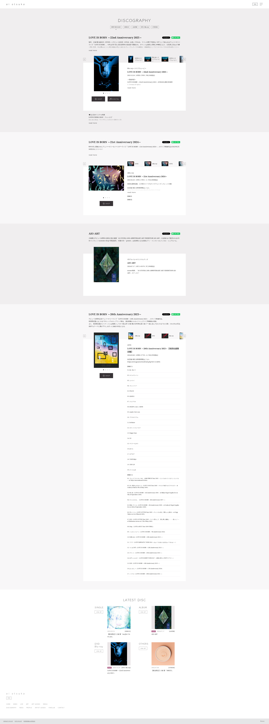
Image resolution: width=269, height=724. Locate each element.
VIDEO (21, 707)
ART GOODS (36, 704)
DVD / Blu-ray (145, 27)
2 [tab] (105, 93)
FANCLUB (52, 707)
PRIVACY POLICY (8, 721)
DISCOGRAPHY (11, 707)
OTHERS (155, 27)
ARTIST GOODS (40, 707)
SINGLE (126, 27)
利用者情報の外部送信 (29, 721)
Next (184, 59)
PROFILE (29, 707)
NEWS (15, 704)
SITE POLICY (18, 721)
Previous (84, 59)
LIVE (21, 704)
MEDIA (45, 704)
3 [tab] (107, 93)
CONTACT (61, 707)
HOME (8, 704)
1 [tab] (103, 93)
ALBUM (135, 27)
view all (99, 612)
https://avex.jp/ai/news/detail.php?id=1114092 (143, 362)
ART (27, 704)
